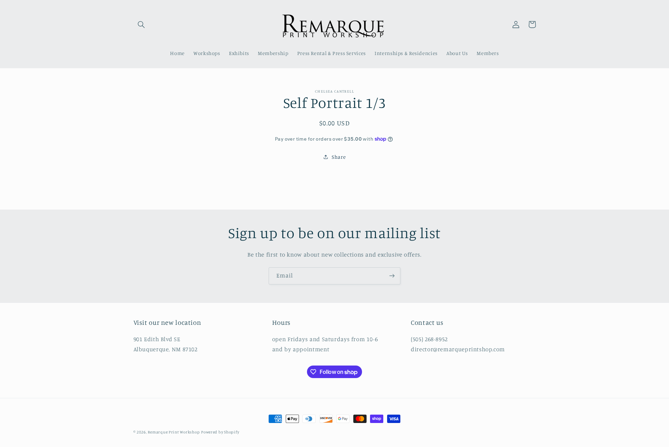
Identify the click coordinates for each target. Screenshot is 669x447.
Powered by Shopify (220, 432)
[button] (141, 24)
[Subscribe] (392, 275)
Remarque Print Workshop (174, 432)
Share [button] (339, 157)
